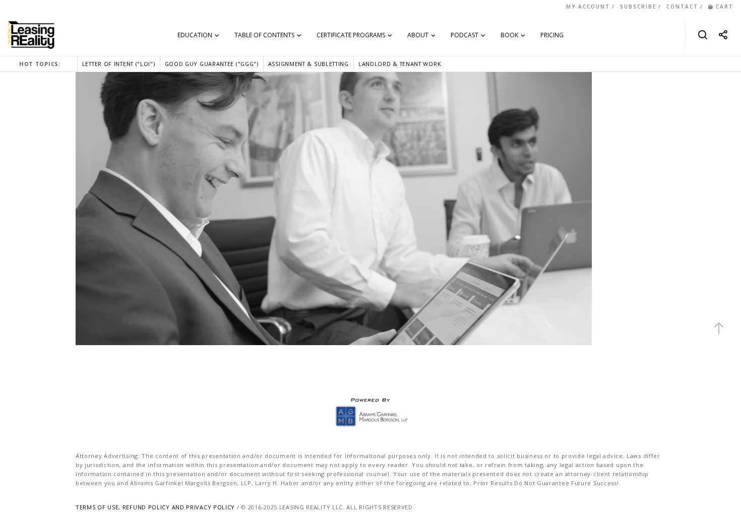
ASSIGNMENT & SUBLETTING (308, 64)
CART (724, 6)
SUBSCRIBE (638, 6)
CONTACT (682, 6)
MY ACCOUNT (588, 6)
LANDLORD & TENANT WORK (399, 64)
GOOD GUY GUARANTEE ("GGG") (212, 64)
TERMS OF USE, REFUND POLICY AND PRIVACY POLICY (155, 507)
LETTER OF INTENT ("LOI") (118, 64)
